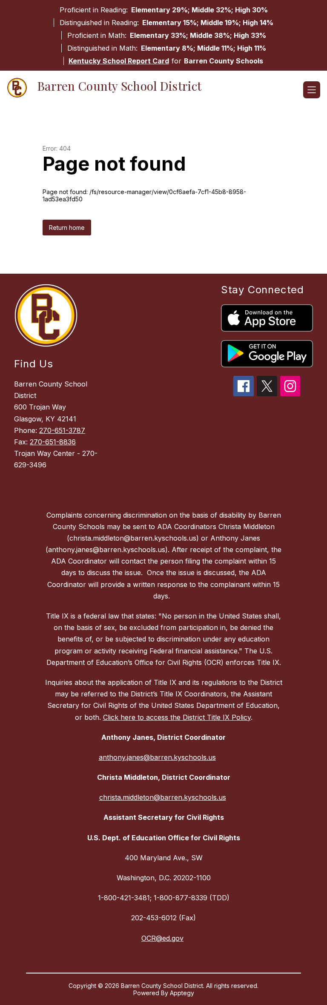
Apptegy (182, 992)
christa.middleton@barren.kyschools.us (162, 797)
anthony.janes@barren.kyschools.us (157, 757)
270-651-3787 (62, 430)
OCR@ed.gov (162, 938)
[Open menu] (311, 89)
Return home (67, 227)
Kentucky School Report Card (119, 61)
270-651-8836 (53, 442)
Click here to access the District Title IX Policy (177, 717)
